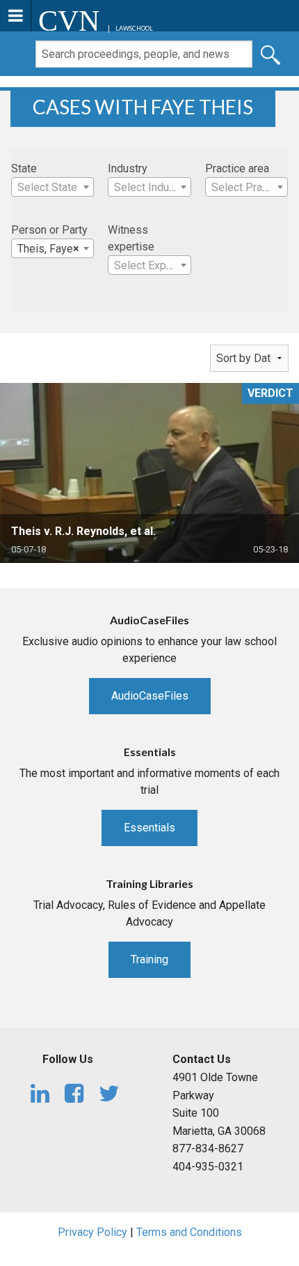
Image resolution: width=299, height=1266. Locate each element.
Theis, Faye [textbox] (48, 248)
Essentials (149, 827)
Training (149, 959)
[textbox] (52, 187)
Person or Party (49, 229)
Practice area (237, 168)
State (24, 168)
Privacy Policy (92, 1232)
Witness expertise (131, 238)
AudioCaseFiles (149, 695)
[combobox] (52, 187)
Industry (127, 168)
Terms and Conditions (189, 1232)
